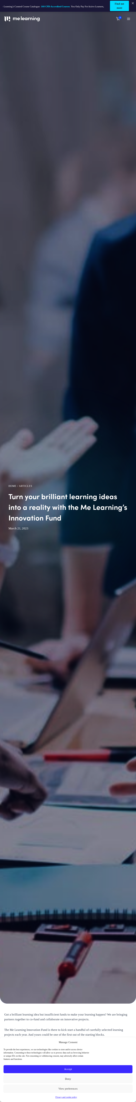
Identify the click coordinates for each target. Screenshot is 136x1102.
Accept (68, 1069)
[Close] (133, 3)
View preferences (68, 1088)
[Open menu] (128, 19)
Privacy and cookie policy (66, 1097)
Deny (68, 1078)
